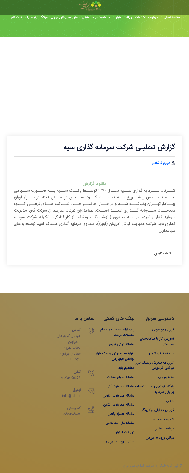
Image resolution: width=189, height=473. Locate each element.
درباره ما (152, 17)
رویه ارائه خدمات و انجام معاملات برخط (117, 332)
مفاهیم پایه (166, 377)
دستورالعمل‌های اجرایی (64, 17)
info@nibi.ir (71, 396)
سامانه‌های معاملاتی (96, 17)
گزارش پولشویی (163, 329)
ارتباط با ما (31, 17)
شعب (170, 401)
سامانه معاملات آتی (120, 386)
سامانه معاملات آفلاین (118, 395)
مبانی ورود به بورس (160, 438)
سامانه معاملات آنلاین (118, 405)
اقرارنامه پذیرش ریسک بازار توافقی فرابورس (155, 365)
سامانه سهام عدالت (120, 377)
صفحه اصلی (171, 17)
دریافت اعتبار (124, 17)
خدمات (140, 17)
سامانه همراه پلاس (121, 414)
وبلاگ (44, 17)
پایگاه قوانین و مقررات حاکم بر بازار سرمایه (154, 389)
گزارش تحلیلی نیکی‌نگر (158, 410)
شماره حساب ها (162, 419)
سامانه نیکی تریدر (161, 353)
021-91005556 (70, 378)
